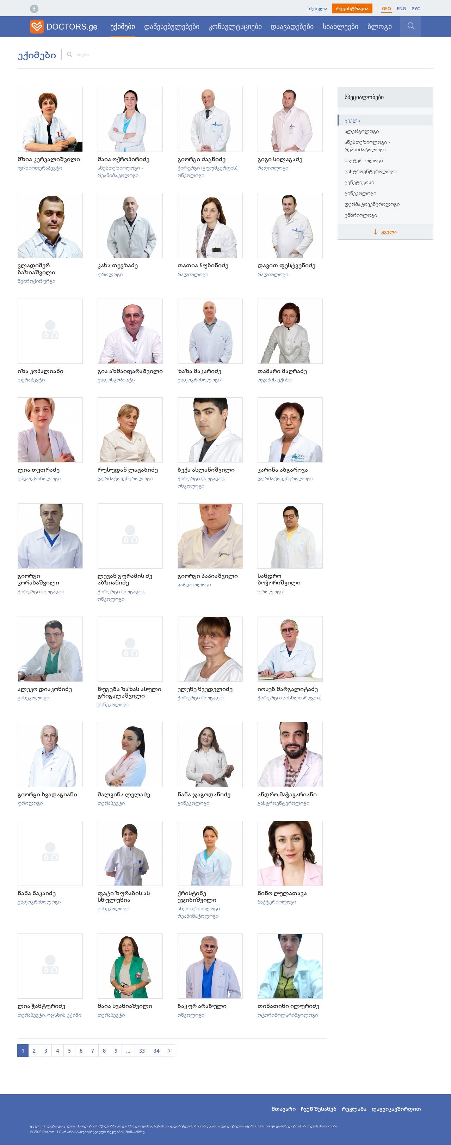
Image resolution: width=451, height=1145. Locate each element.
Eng (401, 8)
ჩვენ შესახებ (318, 1108)
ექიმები (122, 26)
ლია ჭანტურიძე (41, 1005)
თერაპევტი (31, 379)
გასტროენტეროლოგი (283, 803)
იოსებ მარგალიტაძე (288, 688)
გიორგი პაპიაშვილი (208, 575)
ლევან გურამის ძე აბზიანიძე (125, 579)
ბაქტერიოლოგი (277, 901)
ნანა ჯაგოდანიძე (204, 794)
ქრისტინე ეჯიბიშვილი (197, 896)
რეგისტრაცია (352, 8)
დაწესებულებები (171, 26)
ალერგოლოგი (362, 131)
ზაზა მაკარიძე (199, 370)
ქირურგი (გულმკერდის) (207, 167)
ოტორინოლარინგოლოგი (288, 1014)
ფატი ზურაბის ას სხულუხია (124, 896)
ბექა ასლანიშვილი (206, 469)
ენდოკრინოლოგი (199, 379)
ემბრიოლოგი (361, 215)
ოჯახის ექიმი (274, 379)
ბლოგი (379, 26)
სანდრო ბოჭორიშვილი (279, 579)
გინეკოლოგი (33, 697)
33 (142, 1050)
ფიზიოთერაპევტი (40, 167)
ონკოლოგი (191, 175)
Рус (416, 8)
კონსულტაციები (235, 26)
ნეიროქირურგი (36, 280)
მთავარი (284, 1108)
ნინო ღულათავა (282, 892)
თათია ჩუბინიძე (203, 265)
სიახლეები (340, 26)
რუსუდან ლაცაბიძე (128, 469)
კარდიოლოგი (194, 584)
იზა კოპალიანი (40, 370)
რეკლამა (354, 1108)
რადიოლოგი (273, 167)
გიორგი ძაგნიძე (202, 159)
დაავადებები (292, 26)
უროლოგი (110, 274)
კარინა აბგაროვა (283, 469)
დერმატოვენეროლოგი (125, 478)
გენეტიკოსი (359, 182)
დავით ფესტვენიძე (286, 265)
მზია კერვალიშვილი (49, 159)
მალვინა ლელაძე (124, 794)
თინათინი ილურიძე (288, 1005)
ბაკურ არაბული (202, 1005)
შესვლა (318, 8)
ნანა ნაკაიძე (37, 892)
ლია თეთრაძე (39, 469)
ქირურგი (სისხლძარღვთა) (290, 697)
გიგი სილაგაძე (280, 159)
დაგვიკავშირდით (396, 1108)
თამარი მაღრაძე (282, 370)
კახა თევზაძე (118, 265)
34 (157, 1050)
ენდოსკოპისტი (116, 379)
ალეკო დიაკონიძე (45, 688)
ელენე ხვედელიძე (205, 688)
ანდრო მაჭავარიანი (287, 794)
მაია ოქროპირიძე (123, 159)
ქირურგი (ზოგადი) (201, 478)
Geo (386, 8)
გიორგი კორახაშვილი (38, 579)
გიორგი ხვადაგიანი (47, 794)
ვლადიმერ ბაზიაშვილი (36, 268)
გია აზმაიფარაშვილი (130, 370)
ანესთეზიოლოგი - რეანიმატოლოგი (367, 146)
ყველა (352, 120)
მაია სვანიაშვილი (125, 1005)
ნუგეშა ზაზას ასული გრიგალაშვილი (129, 692)
